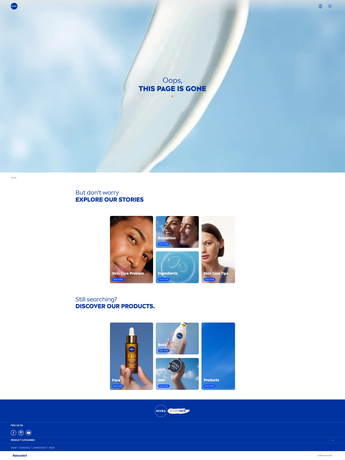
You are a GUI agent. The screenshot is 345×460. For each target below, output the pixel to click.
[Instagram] (21, 432)
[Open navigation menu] (330, 6)
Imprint (51, 447)
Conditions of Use (39, 447)
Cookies (14, 447)
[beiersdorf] (20, 455)
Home (13, 178)
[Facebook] (13, 432)
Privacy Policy (24, 447)
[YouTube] (28, 432)
